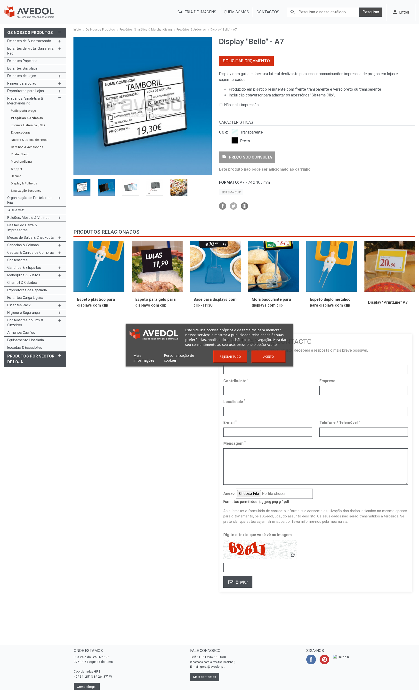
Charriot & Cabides (22, 283)
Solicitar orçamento (246, 60)
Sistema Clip (322, 95)
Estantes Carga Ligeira (25, 298)
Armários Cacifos (21, 333)
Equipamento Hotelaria (25, 340)
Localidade (234, 401)
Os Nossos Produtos (30, 32)
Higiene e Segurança (23, 313)
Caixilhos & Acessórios (27, 147)
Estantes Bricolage (22, 68)
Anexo (229, 493)
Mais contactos (204, 677)
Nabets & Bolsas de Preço (29, 140)
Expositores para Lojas (25, 91)
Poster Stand (20, 154)
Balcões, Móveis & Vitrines (28, 218)
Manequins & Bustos (23, 275)
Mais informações (143, 357)
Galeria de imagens (196, 12)
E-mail (230, 422)
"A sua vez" (16, 210)
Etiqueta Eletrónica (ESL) (28, 125)
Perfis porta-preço (23, 110)
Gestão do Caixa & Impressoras (22, 227)
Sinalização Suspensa (26, 190)
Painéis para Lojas (21, 83)
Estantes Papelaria (22, 61)
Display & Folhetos (24, 183)
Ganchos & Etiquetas (24, 268)
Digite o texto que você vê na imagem (257, 534)
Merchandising (21, 161)
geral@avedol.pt (212, 666)
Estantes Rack (19, 305)
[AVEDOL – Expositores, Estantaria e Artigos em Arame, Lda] (29, 12)
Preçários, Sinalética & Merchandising (25, 100)
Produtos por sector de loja (30, 359)
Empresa (327, 381)
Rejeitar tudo (230, 356)
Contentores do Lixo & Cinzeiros (25, 322)
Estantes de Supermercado (29, 41)
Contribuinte (236, 380)
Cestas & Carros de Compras (30, 253)
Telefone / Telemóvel (339, 422)
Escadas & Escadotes (24, 348)
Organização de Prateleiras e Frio (30, 200)
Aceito (268, 356)
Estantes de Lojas (21, 76)
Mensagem (234, 443)
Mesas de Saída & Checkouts (30, 238)
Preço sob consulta (247, 156)
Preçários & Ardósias (27, 118)
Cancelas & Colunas (23, 245)
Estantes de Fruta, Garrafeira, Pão (30, 51)
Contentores (17, 260)
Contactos (268, 12)
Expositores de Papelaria (27, 290)
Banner (16, 176)
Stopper (16, 169)
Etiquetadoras (21, 132)
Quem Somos (236, 12)
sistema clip (231, 192)
